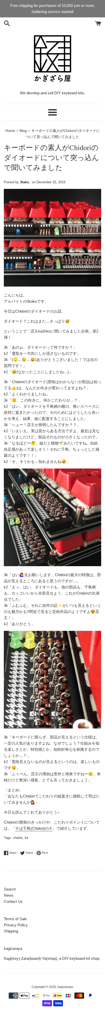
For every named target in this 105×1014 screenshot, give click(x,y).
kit (26, 838)
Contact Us (13, 901)
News (9, 895)
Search (10, 889)
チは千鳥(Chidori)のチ (33, 828)
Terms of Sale (15, 919)
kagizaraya (65, 987)
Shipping (11, 931)
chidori (18, 838)
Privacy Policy (16, 925)
